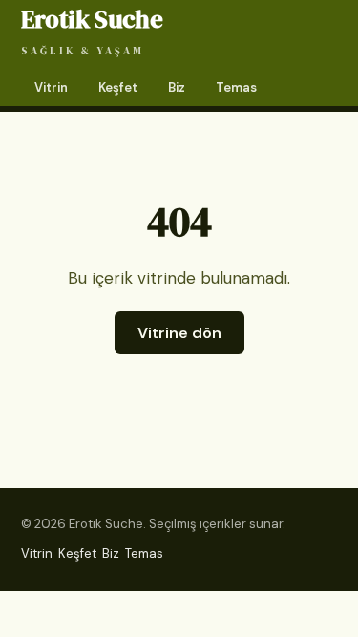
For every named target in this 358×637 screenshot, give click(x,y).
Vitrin (51, 87)
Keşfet (117, 87)
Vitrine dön (179, 333)
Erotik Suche (91, 30)
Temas (236, 87)
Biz (176, 87)
